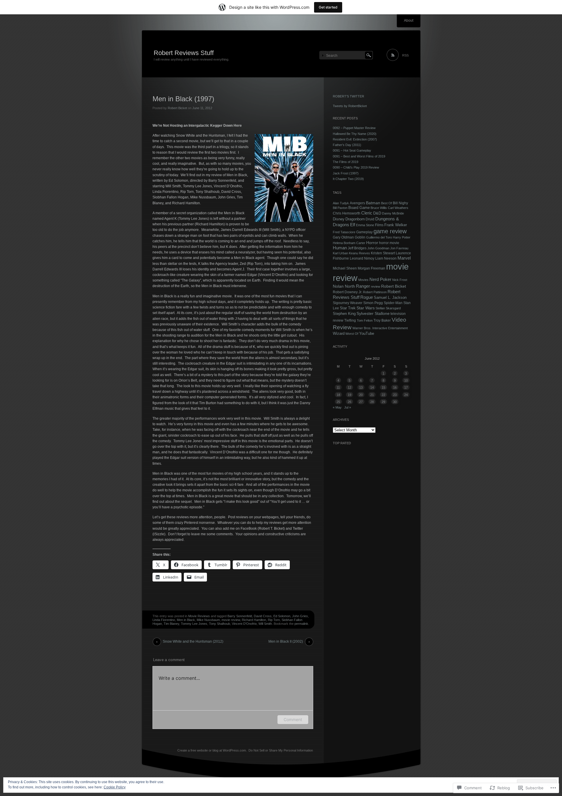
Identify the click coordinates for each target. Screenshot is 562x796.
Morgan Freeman (371, 268)
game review (390, 231)
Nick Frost (399, 280)
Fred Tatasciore (344, 232)
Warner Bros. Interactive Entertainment (380, 328)
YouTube (366, 334)
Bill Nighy (400, 203)
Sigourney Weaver (347, 303)
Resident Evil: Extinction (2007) (355, 139)
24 (406, 395)
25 (338, 402)
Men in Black (186, 620)
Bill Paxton (340, 208)
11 (338, 387)
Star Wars (366, 308)
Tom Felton (365, 320)
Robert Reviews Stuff (184, 52)
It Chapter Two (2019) (348, 179)
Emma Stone (365, 225)
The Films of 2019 (345, 162)
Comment (293, 719)
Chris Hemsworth (346, 213)
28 (372, 402)
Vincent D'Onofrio (244, 623)
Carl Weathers (398, 208)
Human (340, 248)
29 (383, 402)
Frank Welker (395, 225)
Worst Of (351, 333)
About (408, 20)
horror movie (389, 243)
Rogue (366, 297)
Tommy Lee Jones (194, 623)
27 (361, 402)
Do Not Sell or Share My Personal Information (281, 750)
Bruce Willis (379, 208)
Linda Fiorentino (164, 620)
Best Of (386, 203)
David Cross (263, 616)
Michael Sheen (345, 268)
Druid (370, 219)
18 (338, 395)
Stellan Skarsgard (388, 308)
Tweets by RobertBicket (350, 106)
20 (361, 395)
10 (406, 380)
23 (395, 395)
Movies (363, 280)
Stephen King (344, 314)
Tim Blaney (171, 623)
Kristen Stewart (383, 253)
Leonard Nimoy (362, 258)
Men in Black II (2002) (285, 641)
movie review (231, 620)
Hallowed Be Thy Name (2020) (354, 133)
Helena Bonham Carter (349, 243)
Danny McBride (393, 213)
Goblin (360, 237)
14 (372, 387)
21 (372, 395)
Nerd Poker (380, 279)
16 (395, 387)
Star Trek (348, 308)
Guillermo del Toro (379, 237)
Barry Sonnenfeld (239, 616)
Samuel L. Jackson (390, 297)
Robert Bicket (177, 108)
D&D (377, 213)
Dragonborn (355, 219)
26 (349, 402)
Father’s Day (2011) (347, 145)
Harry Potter (401, 237)
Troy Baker (382, 320)
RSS (405, 55)
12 (349, 387)
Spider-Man (393, 303)
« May (337, 407)
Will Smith (265, 623)
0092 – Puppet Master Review (354, 128)
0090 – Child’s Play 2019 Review (356, 167)
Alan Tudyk (341, 203)
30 (395, 402)
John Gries (300, 616)
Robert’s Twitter (348, 96)
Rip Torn (274, 620)
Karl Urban (340, 253)
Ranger (363, 286)
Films (379, 225)
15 (383, 387)
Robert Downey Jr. (347, 292)
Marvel (404, 258)
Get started (328, 7)
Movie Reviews (199, 616)
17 (406, 387)
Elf (352, 224)
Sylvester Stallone (373, 313)
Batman (373, 202)
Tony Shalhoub (219, 623)
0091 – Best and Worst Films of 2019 (359, 156)
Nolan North (344, 286)
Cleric (366, 213)
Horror (372, 242)
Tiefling (350, 320)
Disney (339, 219)
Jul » (347, 407)
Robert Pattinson (375, 292)
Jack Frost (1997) (346, 173)
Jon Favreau (399, 248)
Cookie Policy (115, 787)
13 (361, 387)
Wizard (339, 333)
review (375, 286)
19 (349, 395)
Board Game (359, 208)
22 (383, 395)
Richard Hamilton (254, 620)
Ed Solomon (281, 616)
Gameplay (364, 232)
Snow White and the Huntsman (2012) (193, 641)
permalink (301, 623)
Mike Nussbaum (208, 620)
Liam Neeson (386, 258)
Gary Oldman (343, 237)
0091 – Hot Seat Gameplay (352, 150)
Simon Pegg (373, 303)
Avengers (357, 203)
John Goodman (378, 248)
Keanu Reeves (359, 253)
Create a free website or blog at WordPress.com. (212, 750)
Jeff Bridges (357, 248)
